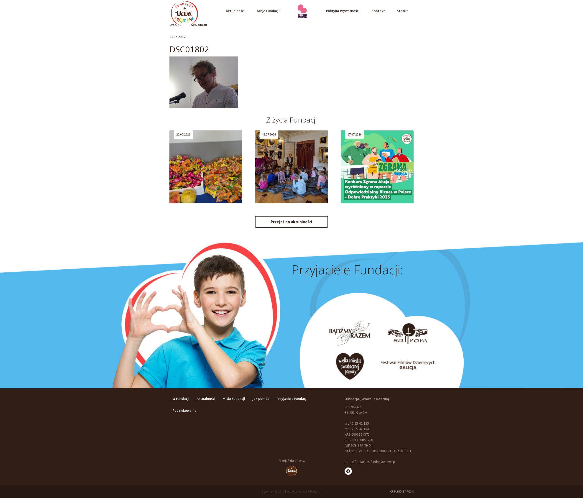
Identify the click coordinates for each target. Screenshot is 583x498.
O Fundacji (181, 398)
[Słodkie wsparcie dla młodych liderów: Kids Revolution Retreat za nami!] (205, 166)
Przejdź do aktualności (291, 221)
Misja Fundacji (268, 11)
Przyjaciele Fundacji (291, 398)
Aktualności (235, 11)
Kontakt (378, 11)
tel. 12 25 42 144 (357, 429)
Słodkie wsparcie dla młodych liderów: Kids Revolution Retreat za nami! (203, 185)
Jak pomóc (260, 398)
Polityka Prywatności (342, 11)
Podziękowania (185, 410)
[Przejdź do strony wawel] (291, 471)
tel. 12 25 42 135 (357, 423)
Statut (402, 11)
